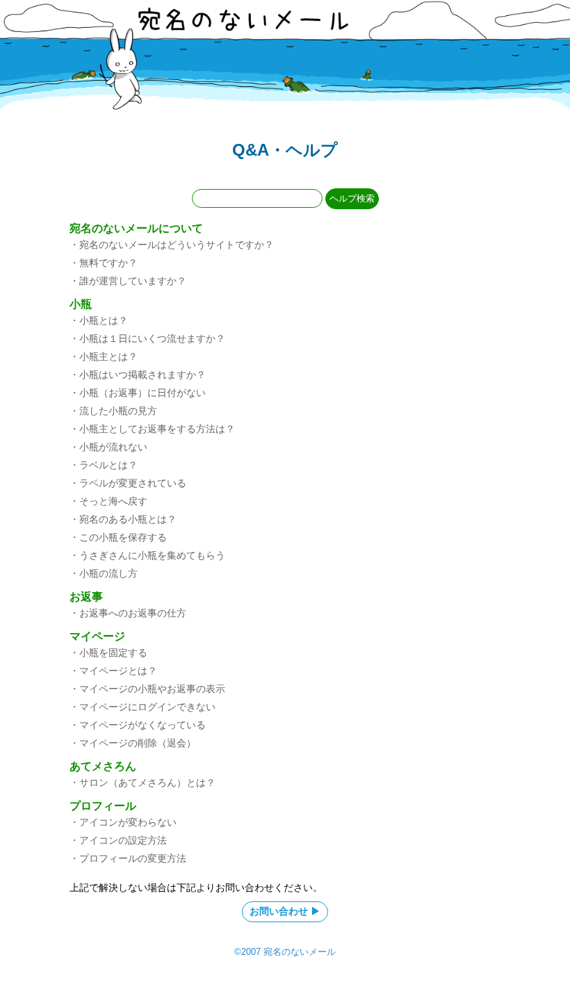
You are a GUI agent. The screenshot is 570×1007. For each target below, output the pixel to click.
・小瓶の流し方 (104, 573)
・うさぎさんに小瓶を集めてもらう (147, 555)
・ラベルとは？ (104, 464)
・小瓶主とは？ (104, 356)
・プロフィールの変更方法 (128, 858)
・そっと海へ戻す (108, 501)
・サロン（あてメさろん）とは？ (142, 782)
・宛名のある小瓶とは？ (123, 519)
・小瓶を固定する (108, 652)
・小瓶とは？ (99, 320)
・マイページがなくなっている (138, 724)
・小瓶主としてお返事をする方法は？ (152, 428)
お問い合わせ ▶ (285, 911)
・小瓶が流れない (108, 446)
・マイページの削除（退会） (133, 742)
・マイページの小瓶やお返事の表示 (147, 688)
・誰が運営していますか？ (128, 280)
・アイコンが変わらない (123, 822)
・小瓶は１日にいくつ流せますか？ (147, 338)
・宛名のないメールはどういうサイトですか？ (172, 244)
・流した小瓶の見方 (113, 410)
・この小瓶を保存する (118, 537)
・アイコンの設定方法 (118, 840)
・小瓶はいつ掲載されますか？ (138, 374)
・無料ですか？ (104, 262)
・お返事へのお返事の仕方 (128, 613)
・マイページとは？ (113, 670)
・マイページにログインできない (142, 706)
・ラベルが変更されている (128, 483)
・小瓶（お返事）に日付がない (138, 392)
